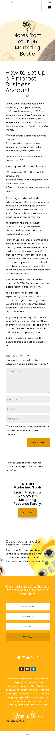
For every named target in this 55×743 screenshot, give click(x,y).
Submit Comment (38, 442)
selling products (36, 296)
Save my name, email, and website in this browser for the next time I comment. (28, 430)
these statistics (26, 156)
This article (24, 307)
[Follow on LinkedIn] (33, 669)
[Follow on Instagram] (27, 669)
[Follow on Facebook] (21, 669)
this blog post (25, 324)
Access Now (27, 512)
